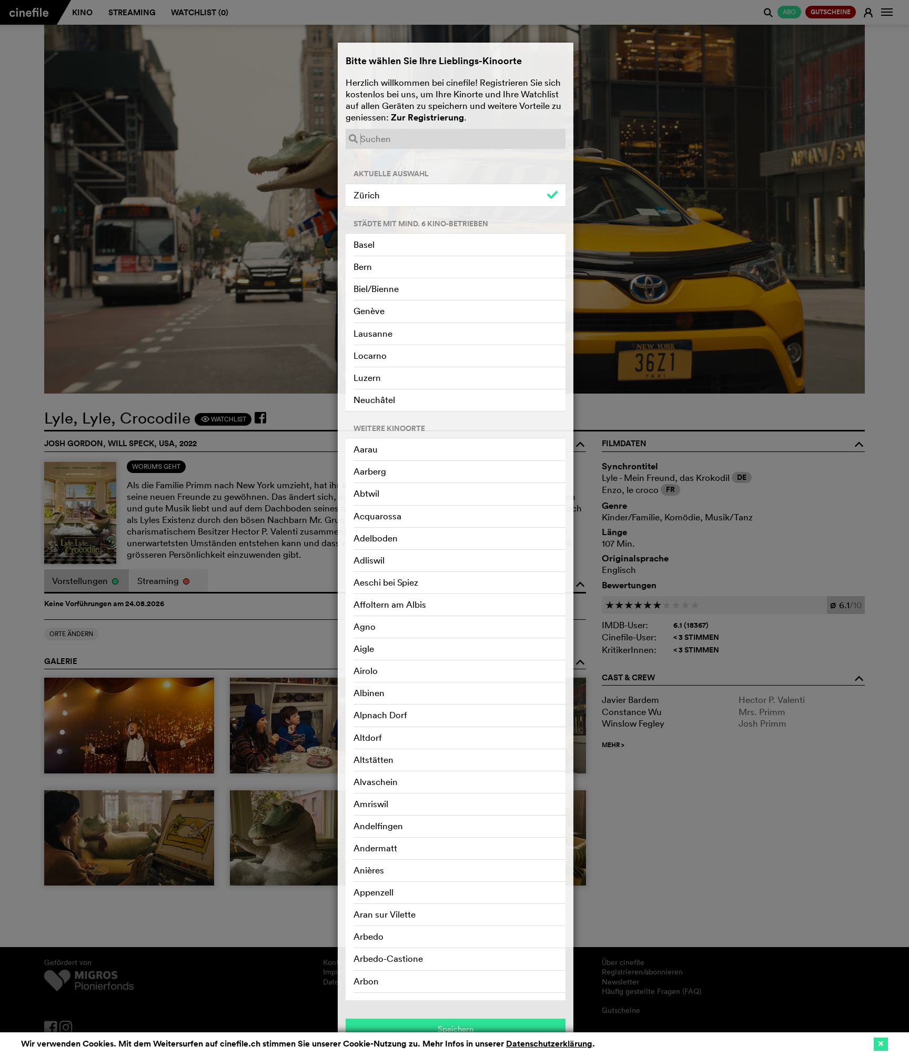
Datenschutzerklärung (549, 1043)
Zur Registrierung (427, 117)
